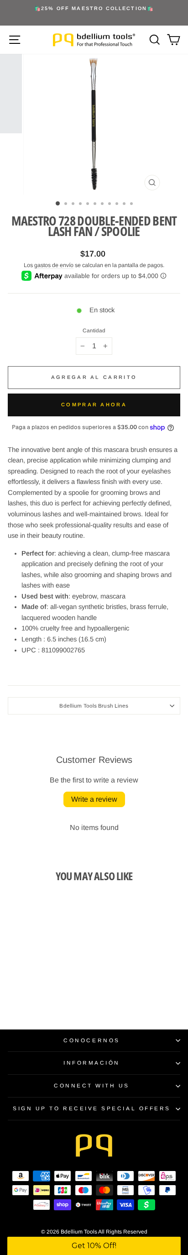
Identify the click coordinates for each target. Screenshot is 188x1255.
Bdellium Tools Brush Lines (93, 706)
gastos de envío (53, 265)
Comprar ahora (94, 404)
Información (91, 1063)
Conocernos (91, 1040)
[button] (93, 1246)
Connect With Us (92, 1085)
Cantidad (94, 330)
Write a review (94, 799)
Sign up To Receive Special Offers (92, 1108)
